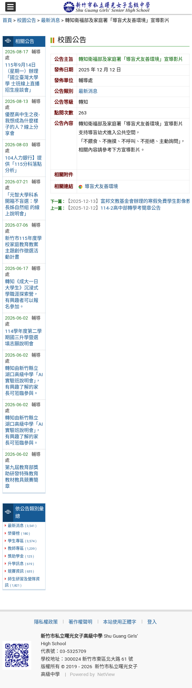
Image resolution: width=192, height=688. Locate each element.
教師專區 (22, 548)
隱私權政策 (46, 622)
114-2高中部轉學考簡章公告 (113, 208)
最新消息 (22, 525)
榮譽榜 (19, 533)
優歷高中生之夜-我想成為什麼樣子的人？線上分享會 (22, 124)
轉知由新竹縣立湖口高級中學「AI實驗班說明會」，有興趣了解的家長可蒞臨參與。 (24, 380)
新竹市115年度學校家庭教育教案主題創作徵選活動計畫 (23, 247)
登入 (152, 622)
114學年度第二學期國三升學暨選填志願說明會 (23, 337)
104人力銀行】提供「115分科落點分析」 (23, 164)
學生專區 (22, 540)
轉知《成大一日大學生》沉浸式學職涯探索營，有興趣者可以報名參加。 (21, 294)
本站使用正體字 (119, 622)
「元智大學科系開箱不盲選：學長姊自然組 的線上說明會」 (22, 204)
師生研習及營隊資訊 (22, 582)
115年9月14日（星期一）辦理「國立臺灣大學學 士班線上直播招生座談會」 (22, 77)
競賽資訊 (21, 571)
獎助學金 (21, 556)
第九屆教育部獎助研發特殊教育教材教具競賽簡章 (21, 477)
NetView (106, 674)
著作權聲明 (80, 622)
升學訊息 (21, 563)
